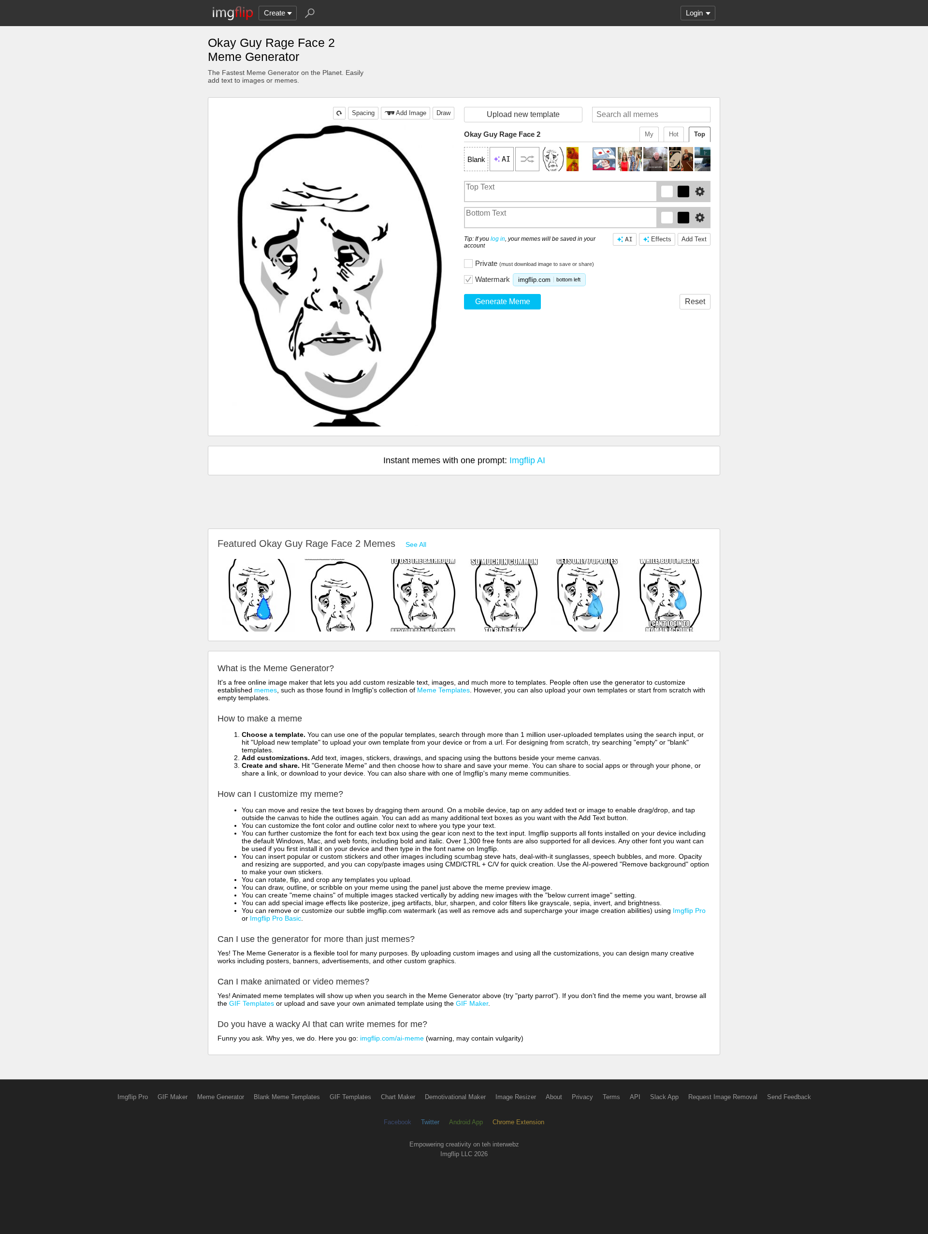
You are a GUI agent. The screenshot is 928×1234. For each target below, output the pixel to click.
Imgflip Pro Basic (275, 918)
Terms (611, 1097)
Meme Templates (443, 690)
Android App (466, 1122)
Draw (443, 113)
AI (629, 239)
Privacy (582, 1097)
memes (265, 690)
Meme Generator (220, 1097)
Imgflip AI (527, 460)
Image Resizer (515, 1097)
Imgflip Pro (689, 910)
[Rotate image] (339, 113)
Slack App (664, 1097)
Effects (661, 239)
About (554, 1097)
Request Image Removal (722, 1097)
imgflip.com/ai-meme (392, 1038)
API (635, 1097)
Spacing (363, 113)
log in (498, 238)
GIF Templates (251, 1003)
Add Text (694, 239)
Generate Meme (502, 301)
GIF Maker (472, 1003)
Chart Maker (398, 1097)
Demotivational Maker (455, 1097)
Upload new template (523, 114)
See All (416, 544)
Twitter (430, 1122)
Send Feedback (789, 1097)
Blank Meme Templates (287, 1097)
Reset (695, 301)
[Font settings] (700, 191)
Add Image (411, 113)
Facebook (397, 1122)
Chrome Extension (518, 1122)
